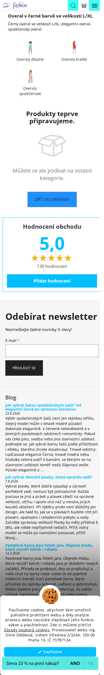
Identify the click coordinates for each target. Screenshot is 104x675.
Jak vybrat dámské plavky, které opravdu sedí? (48, 477)
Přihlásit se (24, 367)
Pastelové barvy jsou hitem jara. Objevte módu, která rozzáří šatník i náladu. (49, 547)
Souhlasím (52, 651)
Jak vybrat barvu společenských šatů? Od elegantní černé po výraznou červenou (43, 407)
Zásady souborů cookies (27, 630)
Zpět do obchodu (52, 199)
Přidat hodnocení (52, 281)
